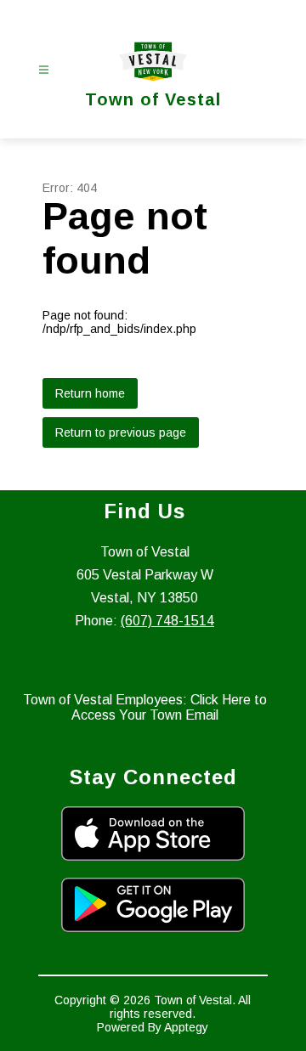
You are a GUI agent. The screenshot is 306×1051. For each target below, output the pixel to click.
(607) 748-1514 (167, 620)
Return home (90, 393)
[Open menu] (44, 70)
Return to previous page (120, 432)
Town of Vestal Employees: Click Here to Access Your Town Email (145, 707)
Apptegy (186, 1027)
